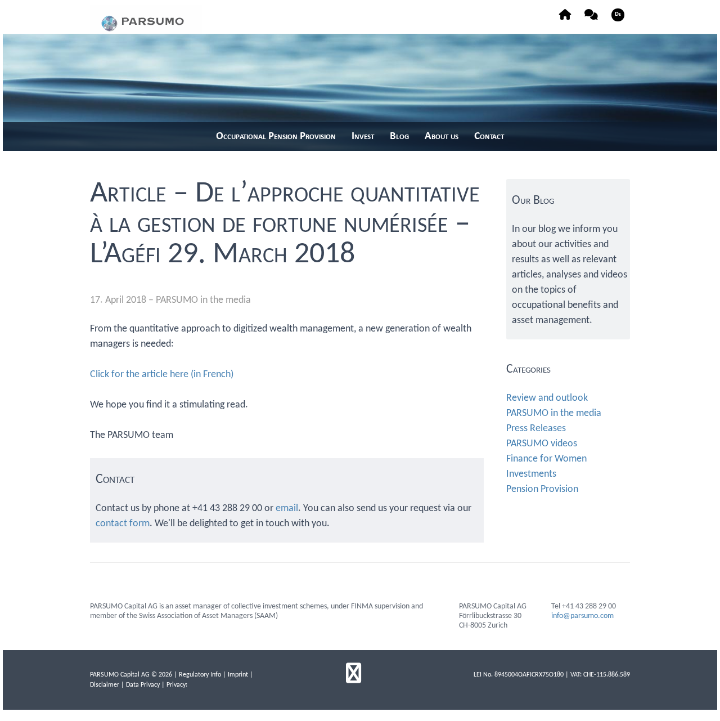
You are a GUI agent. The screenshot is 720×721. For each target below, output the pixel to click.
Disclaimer (104, 685)
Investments (531, 474)
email (287, 508)
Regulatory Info (200, 674)
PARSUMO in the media (203, 300)
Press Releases (536, 428)
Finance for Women (546, 459)
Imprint (238, 674)
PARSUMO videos (541, 443)
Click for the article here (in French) (161, 374)
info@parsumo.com (582, 616)
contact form (123, 523)
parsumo (146, 19)
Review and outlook (547, 398)
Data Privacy (143, 685)
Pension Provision (542, 489)
